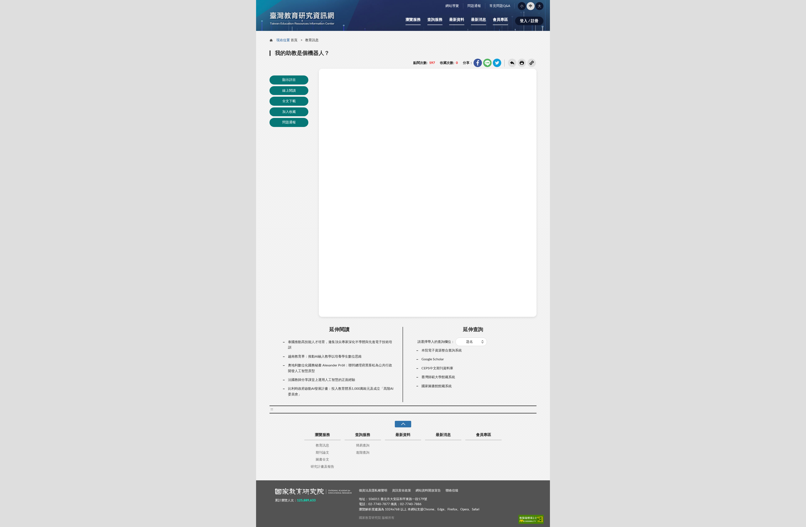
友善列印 (522, 63)
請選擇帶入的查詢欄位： (435, 341)
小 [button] (521, 6)
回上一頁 (512, 63)
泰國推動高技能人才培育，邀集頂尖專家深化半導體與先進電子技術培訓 (340, 344)
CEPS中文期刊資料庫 (437, 368)
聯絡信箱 (452, 490)
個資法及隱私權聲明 (373, 490)
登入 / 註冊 (529, 21)
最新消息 (478, 20)
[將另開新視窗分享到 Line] (487, 63)
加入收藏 (289, 112)
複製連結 (531, 63)
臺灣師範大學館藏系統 (438, 377)
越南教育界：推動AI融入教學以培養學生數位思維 (325, 356)
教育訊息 (312, 40)
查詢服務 (434, 20)
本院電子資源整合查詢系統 (441, 350)
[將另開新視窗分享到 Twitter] (497, 63)
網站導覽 (452, 6)
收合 (403, 424)
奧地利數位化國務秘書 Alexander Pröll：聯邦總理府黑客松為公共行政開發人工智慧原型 (340, 368)
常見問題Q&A (499, 6)
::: (258, 3)
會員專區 (500, 20)
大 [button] (539, 6)
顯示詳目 (289, 80)
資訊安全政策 (401, 490)
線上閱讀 (289, 90)
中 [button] (530, 6)
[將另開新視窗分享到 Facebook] (478, 63)
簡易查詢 (362, 445)
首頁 (294, 40)
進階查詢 (362, 452)
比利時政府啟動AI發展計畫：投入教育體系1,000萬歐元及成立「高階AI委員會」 (340, 391)
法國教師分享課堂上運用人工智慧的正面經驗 (321, 380)
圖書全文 (322, 459)
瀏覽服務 (413, 20)
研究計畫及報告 (322, 466)
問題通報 (474, 6)
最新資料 (456, 20)
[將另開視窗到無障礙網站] (531, 519)
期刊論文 (322, 452)
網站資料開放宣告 (428, 490)
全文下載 (289, 101)
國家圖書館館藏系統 (436, 386)
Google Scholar (432, 359)
